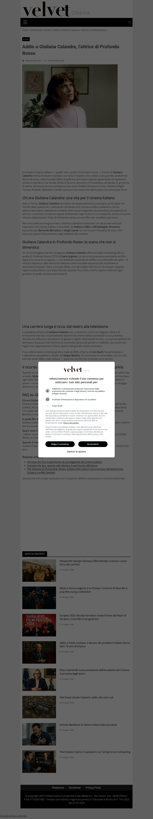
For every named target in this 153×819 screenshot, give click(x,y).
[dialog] (76, 409)
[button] (76, 406)
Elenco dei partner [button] (71, 423)
